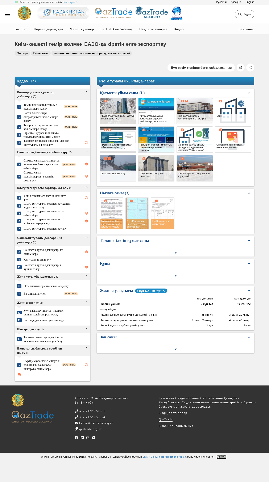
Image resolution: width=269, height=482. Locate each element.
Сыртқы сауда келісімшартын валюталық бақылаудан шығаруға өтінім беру (42, 365)
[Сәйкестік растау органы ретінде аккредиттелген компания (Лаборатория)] (195, 139)
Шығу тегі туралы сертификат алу (45, 228)
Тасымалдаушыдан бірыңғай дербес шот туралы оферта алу (46, 143)
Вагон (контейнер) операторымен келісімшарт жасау (41, 117)
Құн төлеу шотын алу (37, 259)
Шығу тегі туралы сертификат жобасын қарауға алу (43, 221)
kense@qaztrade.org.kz (95, 423)
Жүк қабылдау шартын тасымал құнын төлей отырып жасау (43, 312)
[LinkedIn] (82, 437)
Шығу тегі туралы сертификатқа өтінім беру (44, 213)
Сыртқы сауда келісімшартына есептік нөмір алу (39, 176)
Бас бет (21, 29)
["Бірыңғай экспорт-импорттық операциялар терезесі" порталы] (156, 139)
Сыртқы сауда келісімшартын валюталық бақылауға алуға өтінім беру (42, 164)
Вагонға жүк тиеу (35, 293)
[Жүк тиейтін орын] (118, 168)
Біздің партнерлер (173, 413)
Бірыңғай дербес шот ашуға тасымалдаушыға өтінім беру (42, 135)
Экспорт (22, 53)
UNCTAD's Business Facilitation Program (164, 456)
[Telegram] (94, 437)
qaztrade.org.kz (90, 429)
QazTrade (166, 419)
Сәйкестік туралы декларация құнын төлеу (42, 267)
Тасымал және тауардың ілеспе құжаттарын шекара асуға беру (43, 339)
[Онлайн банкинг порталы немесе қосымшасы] (233, 139)
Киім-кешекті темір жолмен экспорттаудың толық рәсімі (92, 53)
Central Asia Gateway (116, 29)
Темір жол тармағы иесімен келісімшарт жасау (41, 127)
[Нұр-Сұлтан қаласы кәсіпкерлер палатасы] (195, 111)
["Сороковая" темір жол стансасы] (156, 168)
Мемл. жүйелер (82, 29)
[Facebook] (76, 437)
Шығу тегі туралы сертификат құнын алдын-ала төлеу (47, 205)
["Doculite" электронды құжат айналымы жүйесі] (118, 139)
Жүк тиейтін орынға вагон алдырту (46, 286)
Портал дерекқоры (48, 29)
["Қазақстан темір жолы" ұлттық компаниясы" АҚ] (118, 111)
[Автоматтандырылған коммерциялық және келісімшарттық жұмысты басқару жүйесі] (156, 111)
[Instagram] (88, 437)
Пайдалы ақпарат (153, 29)
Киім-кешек (41, 53)
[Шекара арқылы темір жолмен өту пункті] (195, 168)
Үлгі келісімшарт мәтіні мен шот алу (45, 198)
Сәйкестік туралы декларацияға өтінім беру (43, 252)
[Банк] (233, 111)
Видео (178, 29)
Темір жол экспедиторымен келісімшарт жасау (41, 107)
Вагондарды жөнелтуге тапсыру (44, 320)
